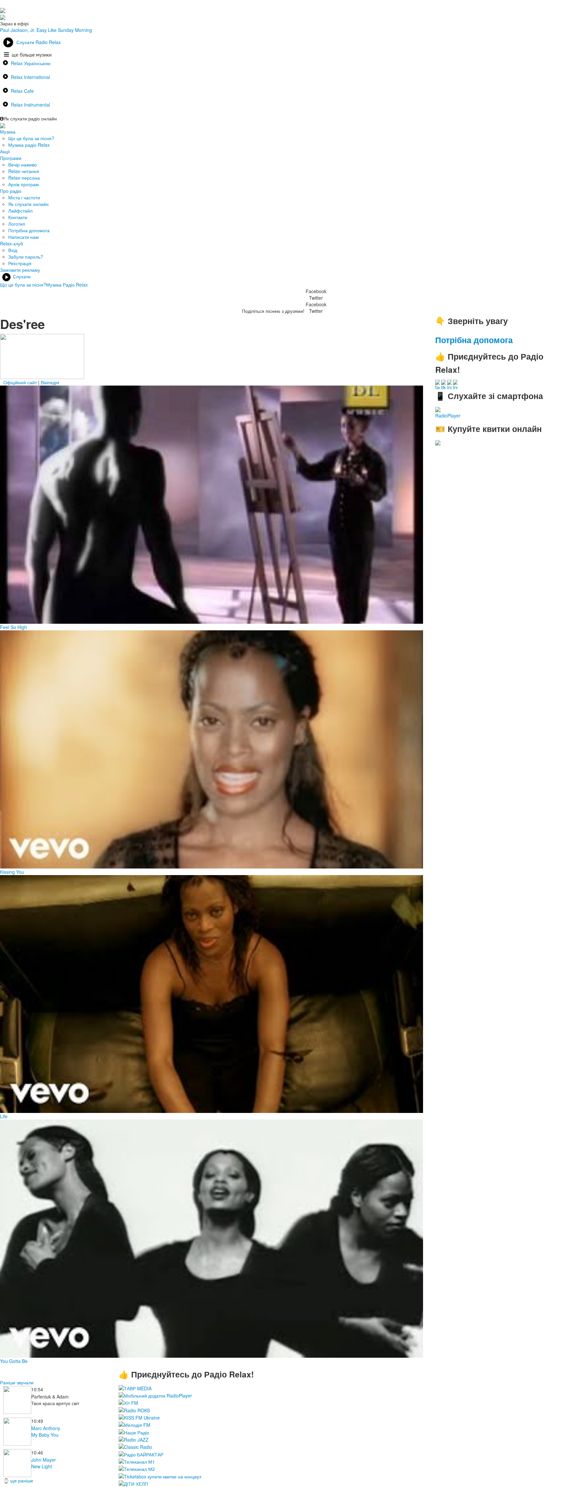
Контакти (17, 217)
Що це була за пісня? (31, 138)
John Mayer (43, 1459)
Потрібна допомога (29, 230)
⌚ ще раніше (18, 1480)
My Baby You (45, 1434)
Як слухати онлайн (28, 204)
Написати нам (23, 237)
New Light (41, 1466)
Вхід (12, 250)
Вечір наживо (22, 164)
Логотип (16, 223)
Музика (7, 131)
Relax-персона (24, 177)
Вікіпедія (50, 382)
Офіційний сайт (20, 382)
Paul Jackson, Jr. (17, 30)
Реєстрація (20, 263)
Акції (5, 151)
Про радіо (10, 191)
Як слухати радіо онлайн (30, 118)
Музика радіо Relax (29, 144)
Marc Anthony (45, 1428)
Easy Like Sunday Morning (64, 30)
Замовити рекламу (20, 269)
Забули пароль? (25, 256)
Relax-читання (23, 171)
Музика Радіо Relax (67, 284)
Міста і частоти (24, 197)
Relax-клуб (11, 243)
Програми (10, 158)
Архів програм (23, 184)
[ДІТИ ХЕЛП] (133, 1483)
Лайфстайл (20, 210)
